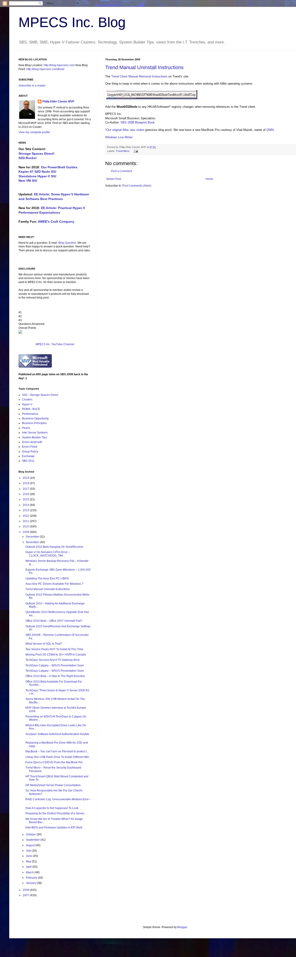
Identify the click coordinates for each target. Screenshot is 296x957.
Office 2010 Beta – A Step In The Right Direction (55, 676)
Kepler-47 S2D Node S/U (37, 171)
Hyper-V (27, 404)
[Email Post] (135, 151)
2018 (26, 483)
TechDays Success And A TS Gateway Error (52, 660)
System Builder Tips (34, 437)
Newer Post (113, 179)
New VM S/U (27, 180)
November (33, 542)
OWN (270, 130)
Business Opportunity (35, 418)
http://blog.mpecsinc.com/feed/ (45, 69)
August (30, 845)
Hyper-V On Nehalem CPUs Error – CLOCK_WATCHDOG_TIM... (47, 554)
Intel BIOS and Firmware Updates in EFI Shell (53, 827)
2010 (26, 526)
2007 (26, 895)
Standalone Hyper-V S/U (37, 176)
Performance (30, 413)
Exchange (28, 456)
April (29, 866)
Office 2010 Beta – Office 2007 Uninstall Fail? (53, 620)
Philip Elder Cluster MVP (58, 101)
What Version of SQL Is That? (43, 643)
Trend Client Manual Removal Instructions (139, 76)
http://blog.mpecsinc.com (59, 65)
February (32, 877)
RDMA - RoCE (31, 409)
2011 (26, 521)
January (31, 883)
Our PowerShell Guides (59, 167)
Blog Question (67, 242)
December (33, 536)
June (29, 856)
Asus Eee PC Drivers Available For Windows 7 (54, 583)
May (29, 861)
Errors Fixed (29, 446)
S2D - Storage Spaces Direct (40, 395)
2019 (26, 478)
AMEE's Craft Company (56, 221)
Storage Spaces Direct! (36, 153)
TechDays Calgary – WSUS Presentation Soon (54, 665)
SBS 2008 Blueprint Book (137, 122)
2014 (26, 505)
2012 (26, 515)
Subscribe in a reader (32, 85)
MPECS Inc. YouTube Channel (55, 344)
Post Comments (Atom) (136, 185)
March (30, 872)
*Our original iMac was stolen (124, 130)
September (33, 839)
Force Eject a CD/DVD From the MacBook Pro (54, 762)
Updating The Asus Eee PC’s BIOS (47, 578)
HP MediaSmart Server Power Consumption (53, 785)
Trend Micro (123, 151)
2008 (26, 890)
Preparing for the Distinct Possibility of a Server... (55, 813)
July (29, 850)
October (31, 834)
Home (209, 179)
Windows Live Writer (119, 137)
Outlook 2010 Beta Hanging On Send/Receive (54, 546)
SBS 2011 (28, 460)
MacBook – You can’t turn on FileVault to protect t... (57, 751)
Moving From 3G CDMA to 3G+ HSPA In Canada (55, 654)
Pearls (26, 428)
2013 (26, 510)
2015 (26, 499)
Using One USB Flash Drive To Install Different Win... (58, 757)
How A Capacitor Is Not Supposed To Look (51, 808)
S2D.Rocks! (27, 158)
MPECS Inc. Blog (72, 22)
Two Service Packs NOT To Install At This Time (54, 649)
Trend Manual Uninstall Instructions (144, 67)
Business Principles (34, 423)
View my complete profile (34, 132)
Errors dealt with (32, 442)
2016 (26, 494)
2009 (26, 532)
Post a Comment (121, 171)
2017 (26, 488)
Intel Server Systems (35, 432)
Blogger (182, 927)
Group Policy (30, 451)
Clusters (27, 399)
